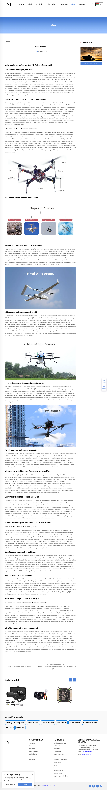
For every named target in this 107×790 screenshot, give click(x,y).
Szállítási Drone (58, 746)
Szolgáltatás (64, 4)
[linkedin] (97, 786)
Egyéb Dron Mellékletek (61, 776)
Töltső (56, 765)
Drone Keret (57, 757)
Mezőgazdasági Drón (60, 743)
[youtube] (93, 786)
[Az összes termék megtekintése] (91, 54)
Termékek (38, 4)
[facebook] (90, 786)
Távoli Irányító (58, 768)
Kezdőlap (21, 4)
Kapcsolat (81, 4)
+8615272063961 (87, 752)
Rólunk (30, 4)
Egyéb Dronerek (59, 754)
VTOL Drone (57, 751)
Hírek (73, 4)
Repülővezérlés (58, 770)
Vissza (8, 41)
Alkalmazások (51, 4)
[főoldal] (7, 4)
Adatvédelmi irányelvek (48, 785)
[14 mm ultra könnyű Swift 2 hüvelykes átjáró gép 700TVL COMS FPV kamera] (40, 695)
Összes (40, 666)
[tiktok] (101, 786)
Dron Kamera (58, 773)
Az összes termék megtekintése (91, 63)
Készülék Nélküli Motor (61, 759)
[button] (70, 679)
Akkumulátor (58, 762)
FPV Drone (57, 748)
